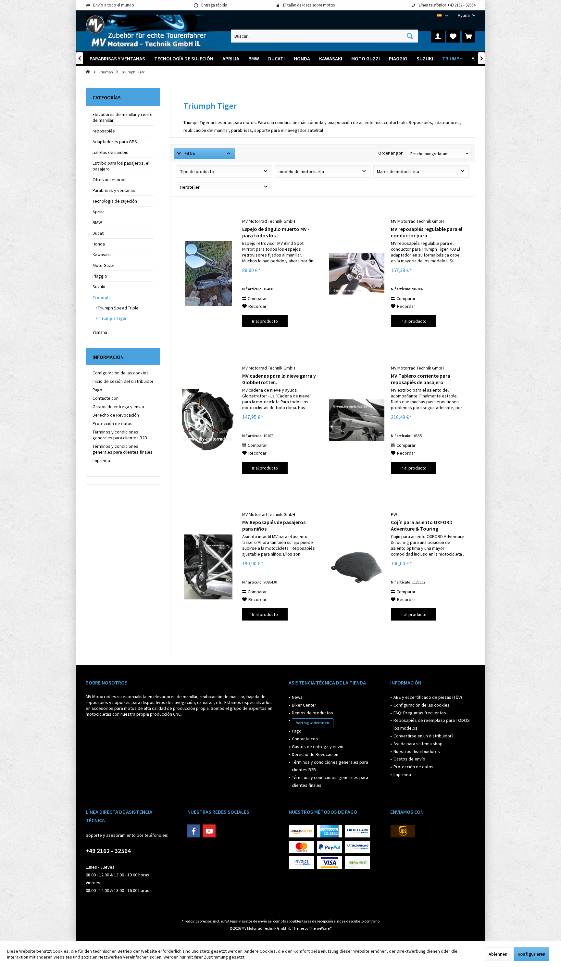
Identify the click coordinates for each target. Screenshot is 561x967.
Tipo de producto (197, 171)
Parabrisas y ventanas (114, 190)
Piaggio (100, 276)
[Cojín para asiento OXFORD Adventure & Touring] (356, 566)
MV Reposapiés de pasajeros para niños (273, 525)
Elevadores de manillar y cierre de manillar (123, 117)
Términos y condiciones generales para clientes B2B (120, 435)
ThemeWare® (320, 928)
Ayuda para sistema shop (418, 744)
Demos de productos (312, 713)
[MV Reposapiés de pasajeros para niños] (208, 566)
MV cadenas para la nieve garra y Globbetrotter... (279, 378)
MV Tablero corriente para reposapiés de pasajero (420, 378)
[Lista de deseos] (453, 36)
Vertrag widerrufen (312, 722)
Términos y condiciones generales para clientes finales (123, 449)
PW (394, 514)
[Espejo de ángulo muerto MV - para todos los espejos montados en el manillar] (208, 273)
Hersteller (190, 187)
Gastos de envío (409, 759)
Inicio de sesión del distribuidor (123, 381)
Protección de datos (112, 423)
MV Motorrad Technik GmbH (268, 221)
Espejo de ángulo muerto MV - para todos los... (276, 232)
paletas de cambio (111, 152)
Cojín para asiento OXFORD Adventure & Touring (422, 525)
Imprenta (101, 460)
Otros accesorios (110, 179)
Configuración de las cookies (121, 373)
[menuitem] (464, 15)
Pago (97, 390)
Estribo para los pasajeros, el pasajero (121, 166)
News (297, 697)
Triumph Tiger (112, 318)
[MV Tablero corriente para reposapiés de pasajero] (356, 420)
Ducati (99, 233)
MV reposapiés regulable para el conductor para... (426, 232)
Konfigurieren (531, 954)
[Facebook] (193, 830)
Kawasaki (102, 254)
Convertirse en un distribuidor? (423, 736)
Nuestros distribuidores (416, 751)
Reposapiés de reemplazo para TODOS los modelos (431, 724)
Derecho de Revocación (116, 415)
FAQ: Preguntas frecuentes (419, 713)
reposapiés (104, 131)
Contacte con (105, 398)
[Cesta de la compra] (468, 36)
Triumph (101, 297)
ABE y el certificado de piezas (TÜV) (427, 697)
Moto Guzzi (103, 265)
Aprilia (99, 212)
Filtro (189, 153)
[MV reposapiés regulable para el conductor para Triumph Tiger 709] (356, 273)
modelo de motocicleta (301, 171)
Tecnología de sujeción (115, 201)
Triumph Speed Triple (118, 308)
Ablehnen (498, 954)
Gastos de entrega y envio (118, 406)
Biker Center (304, 705)
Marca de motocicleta (398, 171)
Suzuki (99, 287)
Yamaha (100, 332)
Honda (99, 244)
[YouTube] (209, 830)
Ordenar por (390, 153)
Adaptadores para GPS (115, 141)
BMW (97, 222)
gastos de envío (254, 921)
